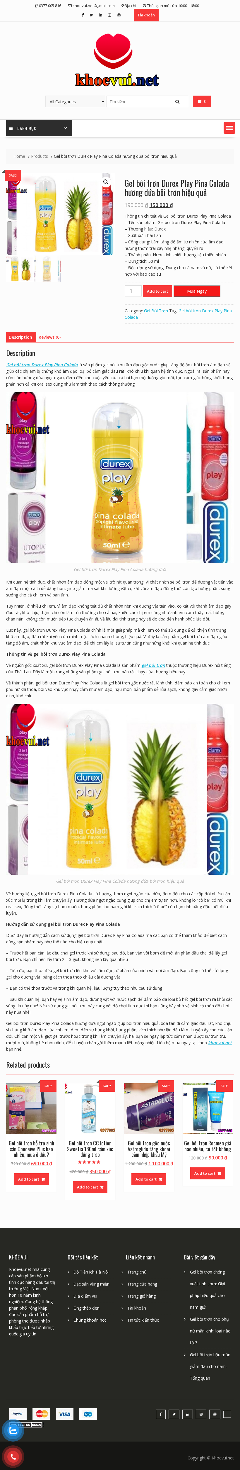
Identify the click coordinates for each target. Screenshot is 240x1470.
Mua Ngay (197, 291)
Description (20, 337)
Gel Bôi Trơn (156, 310)
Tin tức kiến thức (143, 1320)
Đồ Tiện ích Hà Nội (91, 1272)
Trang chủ (137, 1272)
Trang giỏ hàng (141, 1296)
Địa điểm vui (85, 1296)
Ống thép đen (86, 1308)
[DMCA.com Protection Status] (26, 1426)
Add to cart (157, 291)
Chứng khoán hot (89, 1320)
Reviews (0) (50, 337)
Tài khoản (146, 15)
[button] (229, 128)
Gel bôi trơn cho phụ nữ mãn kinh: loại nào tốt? (210, 1330)
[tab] (20, 337)
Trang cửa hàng (142, 1284)
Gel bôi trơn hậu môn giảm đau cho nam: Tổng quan (210, 1366)
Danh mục (27, 128)
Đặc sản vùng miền (91, 1284)
